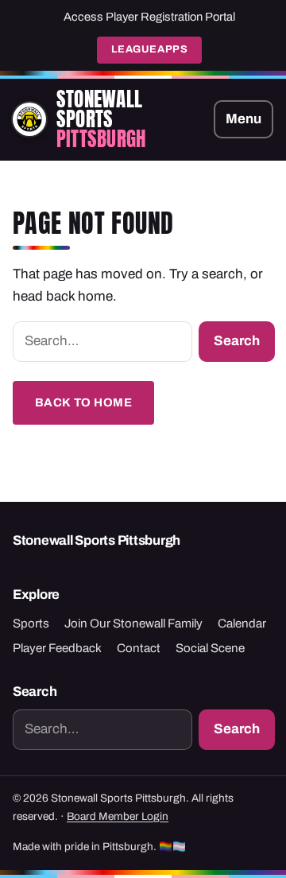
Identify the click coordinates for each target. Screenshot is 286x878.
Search (237, 340)
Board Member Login (117, 816)
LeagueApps (149, 49)
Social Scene (210, 648)
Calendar (242, 623)
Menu (243, 118)
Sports (31, 623)
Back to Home (84, 402)
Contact (138, 648)
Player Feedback (57, 648)
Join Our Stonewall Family (133, 623)
